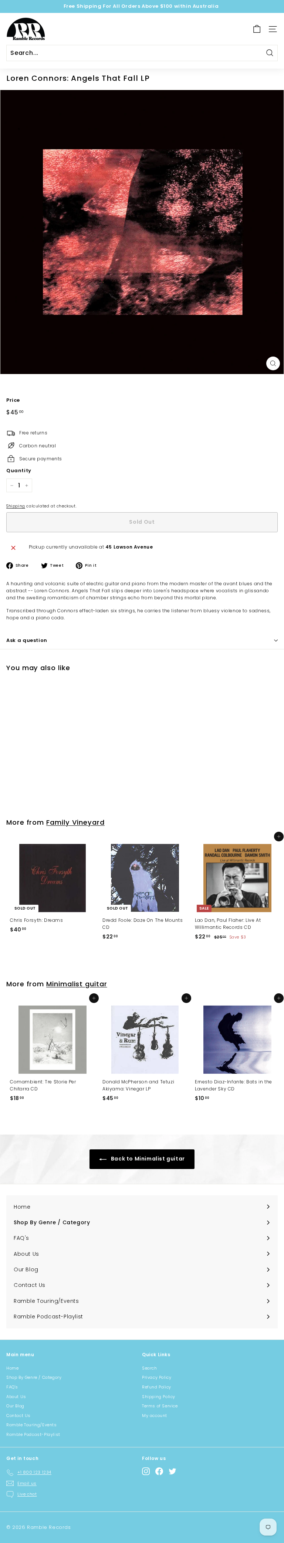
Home (12, 1368)
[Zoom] (273, 363)
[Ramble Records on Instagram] (146, 1471)
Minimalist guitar (76, 984)
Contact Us (18, 1415)
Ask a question (26, 640)
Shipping (15, 506)
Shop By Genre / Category (33, 1377)
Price (13, 400)
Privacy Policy (156, 1377)
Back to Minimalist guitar (147, 1158)
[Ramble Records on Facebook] (159, 1471)
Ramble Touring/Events (31, 1425)
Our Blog (15, 1406)
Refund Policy (156, 1387)
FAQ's (12, 1387)
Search (149, 1368)
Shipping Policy (158, 1397)
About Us (16, 1397)
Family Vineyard (75, 822)
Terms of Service (160, 1406)
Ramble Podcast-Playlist (33, 1434)
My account (154, 1415)
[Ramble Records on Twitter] (172, 1471)
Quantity (18, 470)
